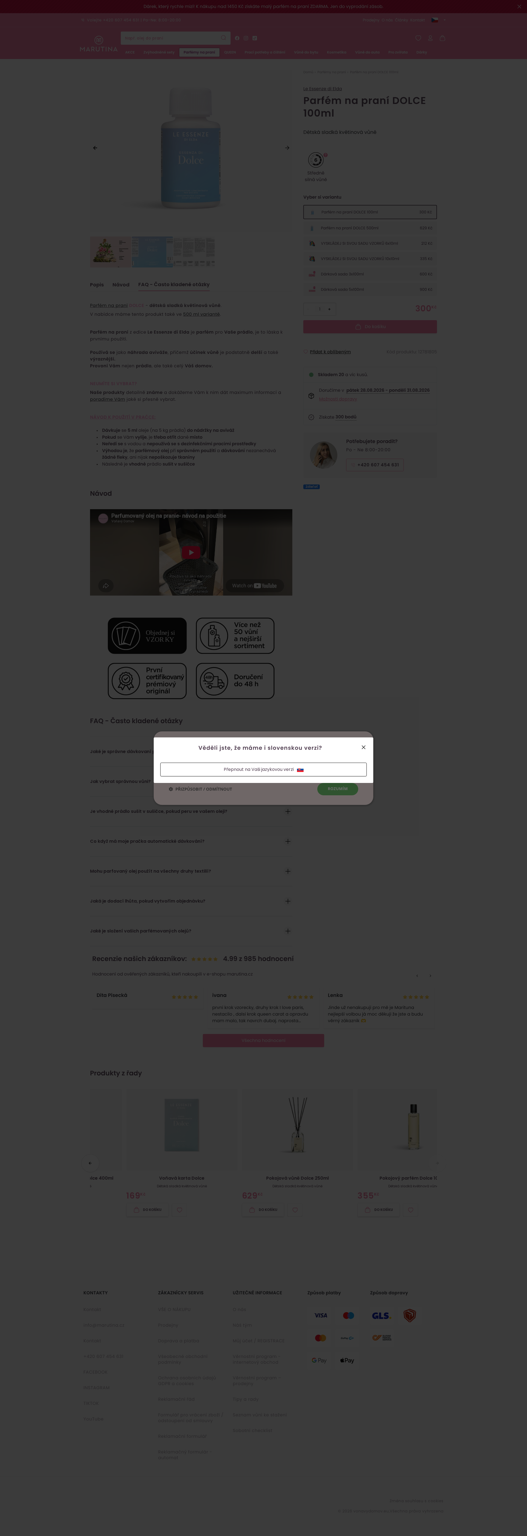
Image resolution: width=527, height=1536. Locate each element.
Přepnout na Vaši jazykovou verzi (259, 769)
